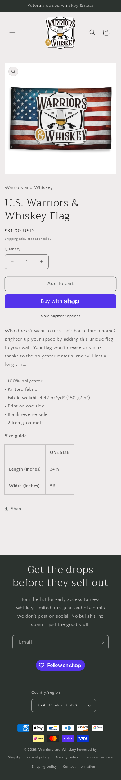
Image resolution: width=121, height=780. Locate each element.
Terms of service (99, 757)
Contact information (79, 767)
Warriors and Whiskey (57, 750)
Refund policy (38, 757)
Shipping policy (44, 767)
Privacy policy (67, 757)
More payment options (61, 316)
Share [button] (17, 508)
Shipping (11, 239)
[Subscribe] (101, 642)
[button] (12, 32)
